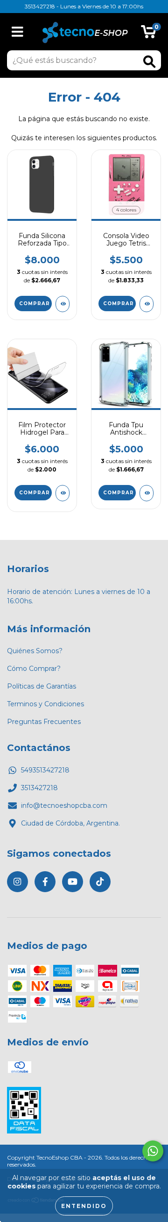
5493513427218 (45, 770)
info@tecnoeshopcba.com (64, 805)
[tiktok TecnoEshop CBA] (100, 881)
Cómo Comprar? (34, 668)
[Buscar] (149, 62)
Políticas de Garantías (41, 686)
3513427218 (39, 788)
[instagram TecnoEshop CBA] (17, 881)
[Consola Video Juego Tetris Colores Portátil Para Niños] (147, 304)
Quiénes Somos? (35, 651)
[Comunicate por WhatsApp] (152, 1150)
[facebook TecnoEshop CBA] (45, 881)
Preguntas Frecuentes (44, 721)
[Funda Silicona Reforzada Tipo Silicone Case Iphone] (63, 304)
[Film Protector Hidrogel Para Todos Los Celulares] (63, 493)
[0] (148, 34)
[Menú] (17, 32)
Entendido (84, 1205)
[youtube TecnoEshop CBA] (72, 881)
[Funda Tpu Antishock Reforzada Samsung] (147, 493)
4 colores (126, 210)
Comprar (34, 303)
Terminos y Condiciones (45, 704)
